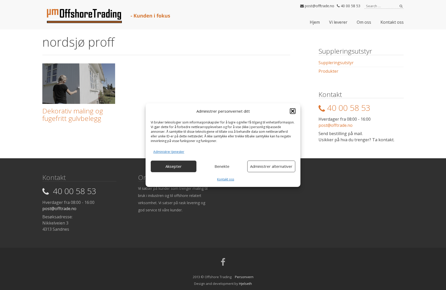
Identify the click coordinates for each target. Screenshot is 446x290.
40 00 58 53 (350, 5)
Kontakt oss (225, 179)
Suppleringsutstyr (336, 62)
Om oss (364, 22)
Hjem (315, 22)
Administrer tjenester (168, 152)
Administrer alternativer (271, 166)
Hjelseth (245, 283)
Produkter (328, 71)
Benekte (221, 166)
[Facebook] (223, 263)
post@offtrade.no (319, 5)
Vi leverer (338, 22)
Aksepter (173, 166)
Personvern (244, 277)
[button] (292, 111)
